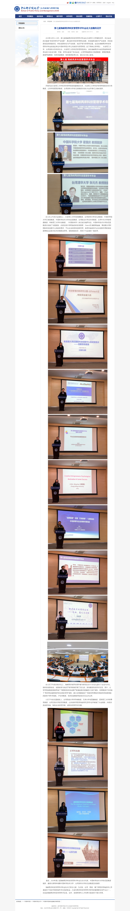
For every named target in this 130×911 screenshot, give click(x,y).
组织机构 (40, 16)
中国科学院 (27, 901)
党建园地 (89, 16)
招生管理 (79, 16)
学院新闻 (49, 21)
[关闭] (116, 877)
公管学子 (99, 16)
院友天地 (109, 16)
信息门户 (89, 2)
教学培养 (60, 16)
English (109, 2)
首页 (20, 16)
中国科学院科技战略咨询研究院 (51, 901)
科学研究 (69, 16)
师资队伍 (50, 16)
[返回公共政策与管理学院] (37, 9)
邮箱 (94, 2)
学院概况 (30, 16)
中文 (113, 2)
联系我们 (99, 2)
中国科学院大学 (36, 901)
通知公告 (21, 28)
